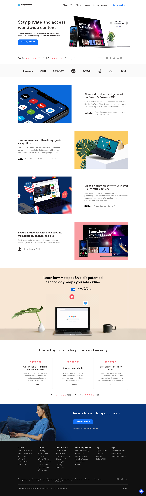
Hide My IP (60, 462)
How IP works (61, 453)
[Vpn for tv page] (97, 429)
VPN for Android (23, 462)
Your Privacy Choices (118, 456)
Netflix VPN (42, 456)
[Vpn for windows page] (85, 429)
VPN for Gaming (43, 464)
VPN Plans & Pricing (82, 451)
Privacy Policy (116, 453)
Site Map (78, 464)
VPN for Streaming (44, 462)
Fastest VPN (79, 453)
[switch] (73, 289)
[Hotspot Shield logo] (25, 5)
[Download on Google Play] (73, 58)
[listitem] (108, 58)
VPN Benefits (42, 470)
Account (104, 5)
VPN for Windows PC (25, 453)
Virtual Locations (81, 456)
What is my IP (61, 451)
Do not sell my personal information (28, 488)
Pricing (78, 5)
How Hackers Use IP (63, 456)
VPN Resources (43, 467)
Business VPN (101, 459)
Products (87, 5)
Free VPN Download (25, 451)
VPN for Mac (22, 456)
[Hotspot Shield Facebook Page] (118, 479)
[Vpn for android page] (94, 429)
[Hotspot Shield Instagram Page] (126, 479)
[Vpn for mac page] (91, 429)
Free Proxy (60, 467)
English (124, 488)
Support (96, 5)
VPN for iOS (22, 459)
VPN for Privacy (43, 459)
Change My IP (61, 459)
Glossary (59, 464)
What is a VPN (68, 5)
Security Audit (80, 462)
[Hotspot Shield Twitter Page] (122, 479)
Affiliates (99, 456)
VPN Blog (41, 451)
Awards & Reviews (81, 459)
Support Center (101, 451)
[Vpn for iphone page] (88, 429)
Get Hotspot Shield (120, 5)
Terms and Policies (118, 451)
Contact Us (99, 453)
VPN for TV (22, 464)
